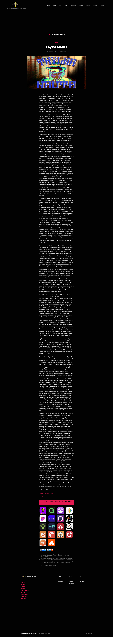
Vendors (81, 5)
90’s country (50, 554)
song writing (52, 562)
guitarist (61, 556)
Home (48, 5)
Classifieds (88, 5)
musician (62, 559)
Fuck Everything (52, 556)
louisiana (65, 558)
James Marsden (67, 556)
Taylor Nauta (56, 47)
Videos (66, 5)
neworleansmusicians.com (46, 561)
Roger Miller (61, 561)
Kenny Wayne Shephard (58, 558)
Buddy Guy (43, 555)
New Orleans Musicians (31, 633)
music (58, 559)
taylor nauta (67, 562)
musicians (67, 559)
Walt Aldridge (67, 564)
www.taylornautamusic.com (46, 497)
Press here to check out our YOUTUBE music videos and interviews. (56, 502)
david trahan (54, 555)
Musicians (95, 5)
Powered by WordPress (44, 633)
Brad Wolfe (70, 554)
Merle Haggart (47, 559)
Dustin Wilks (59, 555)
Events (54, 5)
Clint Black (48, 555)
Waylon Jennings (44, 565)
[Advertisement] (35, 20)
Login (59, 583)
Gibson (57, 556)
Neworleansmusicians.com (46, 493)
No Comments (63, 51)
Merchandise (73, 5)
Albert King (56, 554)
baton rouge (65, 554)
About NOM (71, 583)
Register (82, 581)
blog (56, 42)
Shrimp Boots (47, 562)
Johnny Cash (49, 558)
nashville (71, 559)
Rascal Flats (55, 561)
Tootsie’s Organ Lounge (46, 564)
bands (60, 554)
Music (60, 5)
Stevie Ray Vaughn (60, 562)
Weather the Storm (53, 565)
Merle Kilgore (54, 559)
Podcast (102, 5)
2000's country (44, 554)
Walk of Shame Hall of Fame (58, 564)
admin (51, 51)
